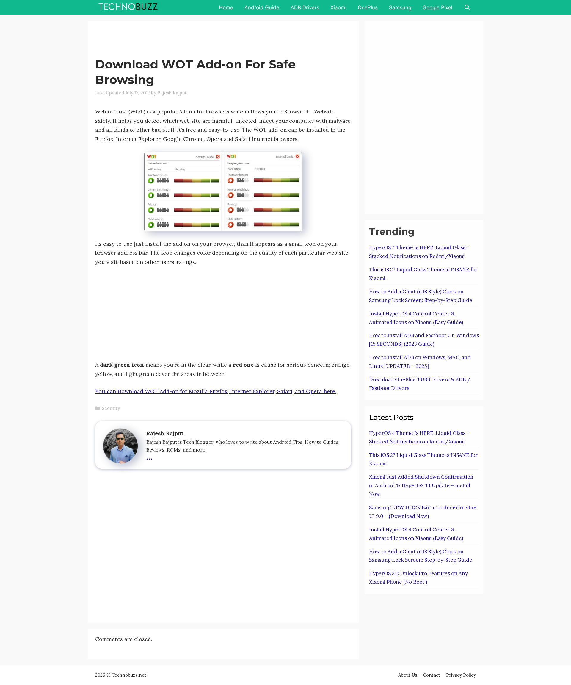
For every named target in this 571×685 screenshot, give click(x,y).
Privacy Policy (461, 675)
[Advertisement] (203, 40)
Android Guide (261, 7)
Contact (431, 675)
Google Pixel (437, 7)
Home (226, 7)
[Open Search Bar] (467, 7)
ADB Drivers (305, 7)
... (149, 456)
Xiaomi (338, 7)
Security (111, 408)
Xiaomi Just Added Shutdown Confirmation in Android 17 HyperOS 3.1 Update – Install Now (421, 485)
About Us (407, 675)
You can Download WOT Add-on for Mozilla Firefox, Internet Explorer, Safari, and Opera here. (215, 391)
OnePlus (368, 7)
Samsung (400, 7)
